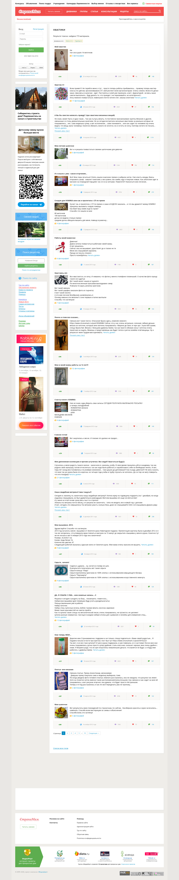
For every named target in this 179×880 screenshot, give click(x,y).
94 (153, 626)
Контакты (54, 823)
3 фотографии (78, 56)
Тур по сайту (24, 285)
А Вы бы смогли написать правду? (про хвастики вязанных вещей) (85, 115)
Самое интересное (26, 304)
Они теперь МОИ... (63, 635)
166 (153, 229)
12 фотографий (63, 620)
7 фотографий (63, 303)
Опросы (22, 309)
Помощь (22, 294)
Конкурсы (19, 3)
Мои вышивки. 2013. (64, 525)
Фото (69, 41)
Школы (21, 325)
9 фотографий (63, 548)
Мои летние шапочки (64, 146)
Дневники (71, 11)
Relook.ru (151, 858)
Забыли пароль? (24, 44)
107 (152, 661)
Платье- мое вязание (64, 669)
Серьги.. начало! (62, 562)
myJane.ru (105, 858)
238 (153, 516)
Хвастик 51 (59, 85)
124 (153, 356)
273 (153, 192)
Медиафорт (43, 872)
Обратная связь (83, 834)
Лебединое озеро (27, 366)
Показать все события (31, 425)
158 (152, 107)
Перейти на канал (29, 204)
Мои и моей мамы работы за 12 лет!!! (71, 365)
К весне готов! (61, 435)
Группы (84, 11)
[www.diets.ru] (82, 856)
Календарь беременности (78, 3)
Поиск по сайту (30, 278)
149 (153, 426)
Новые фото (24, 302)
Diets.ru (82, 858)
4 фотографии (63, 223)
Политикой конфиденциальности (28, 74)
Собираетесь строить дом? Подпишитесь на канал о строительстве (29, 116)
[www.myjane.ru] (105, 856)
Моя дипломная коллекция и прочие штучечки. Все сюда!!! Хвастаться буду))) (90, 461)
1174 (152, 137)
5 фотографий (78, 716)
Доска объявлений (26, 316)
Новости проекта (26, 290)
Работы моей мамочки (65, 238)
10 (85, 733)
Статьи (94, 11)
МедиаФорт (27, 858)
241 (152, 391)
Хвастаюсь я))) (61, 273)
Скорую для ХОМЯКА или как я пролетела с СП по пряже (80, 200)
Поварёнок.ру (60, 858)
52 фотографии (78, 368)
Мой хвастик (60, 47)
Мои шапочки (61, 704)
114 (153, 165)
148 (153, 76)
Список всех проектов (128, 864)
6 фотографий (78, 152)
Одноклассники (32, 60)
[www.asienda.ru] (128, 856)
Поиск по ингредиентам (31, 270)
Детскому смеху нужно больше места (31, 131)
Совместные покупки (153, 4)
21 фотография (63, 477)
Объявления (31, 3)
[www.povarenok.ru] (59, 856)
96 (153, 453)
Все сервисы (132, 3)
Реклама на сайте (57, 819)
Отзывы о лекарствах (115, 3)
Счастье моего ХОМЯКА (65, 399)
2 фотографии (78, 688)
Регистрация (38, 29)
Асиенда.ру (127, 858)
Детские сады (24, 323)
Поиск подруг (45, 3)
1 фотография (78, 185)
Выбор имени (97, 3)
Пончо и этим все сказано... (67, 317)
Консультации (109, 11)
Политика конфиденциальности (89, 838)
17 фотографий (78, 101)
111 (152, 484)
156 (153, 724)
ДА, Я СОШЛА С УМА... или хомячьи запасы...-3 (75, 595)
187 (152, 264)
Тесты (21, 306)
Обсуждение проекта (27, 287)
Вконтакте (29, 60)
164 (153, 309)
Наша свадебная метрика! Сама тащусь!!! (73, 492)
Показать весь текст (62, 131)
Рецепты (124, 11)
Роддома (22, 321)
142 (153, 696)
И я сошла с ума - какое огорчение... (71, 173)
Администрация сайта (85, 826)
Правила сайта (82, 823)
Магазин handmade (24, 19)
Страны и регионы (26, 311)
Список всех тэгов (60, 748)
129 (152, 587)
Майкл (22, 414)
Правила (22, 292)
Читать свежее (54, 11)
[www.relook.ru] (152, 856)
